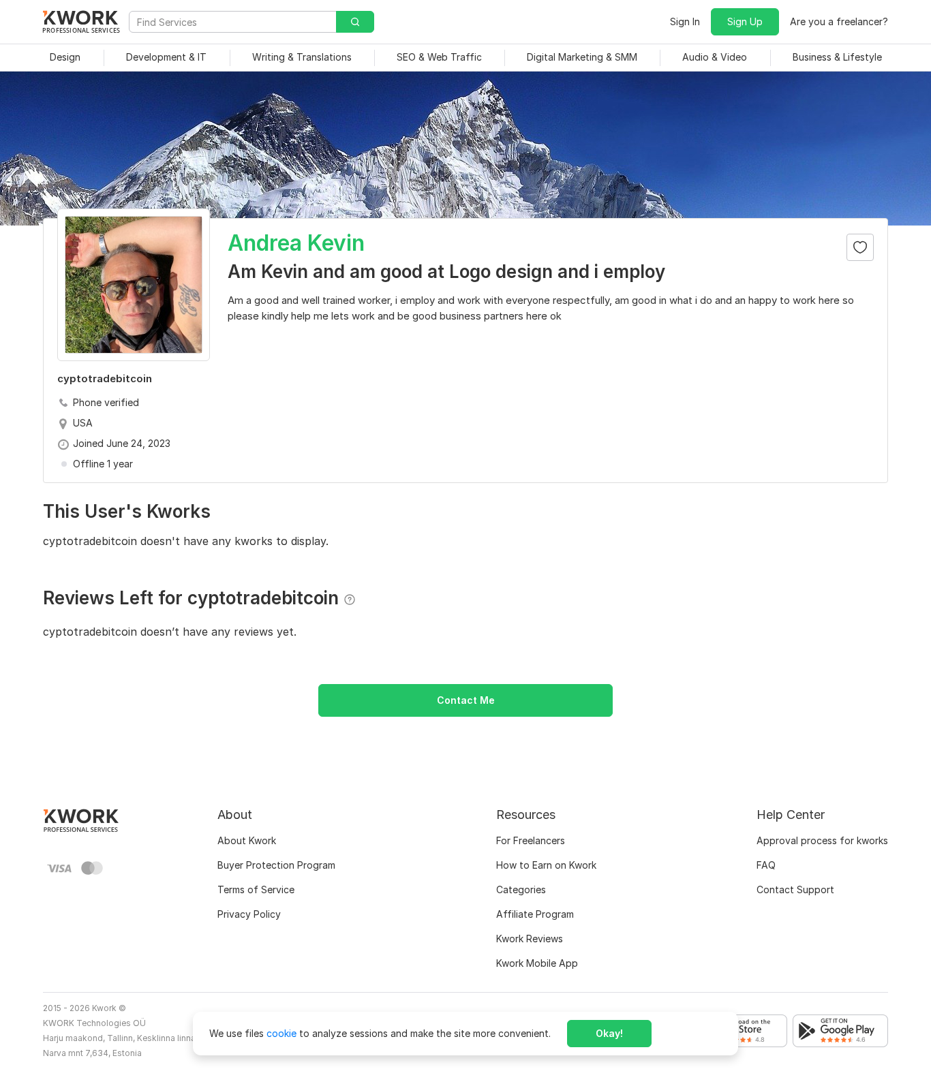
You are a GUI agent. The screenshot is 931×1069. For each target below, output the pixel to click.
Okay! (609, 1033)
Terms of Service (255, 889)
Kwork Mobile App (537, 963)
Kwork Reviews (529, 938)
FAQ (766, 865)
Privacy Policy (249, 914)
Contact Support (795, 889)
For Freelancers (530, 840)
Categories (521, 889)
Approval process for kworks (822, 840)
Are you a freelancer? (839, 21)
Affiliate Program (535, 914)
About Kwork (246, 840)
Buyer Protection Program (276, 865)
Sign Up (745, 21)
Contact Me (466, 700)
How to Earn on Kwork (546, 865)
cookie (281, 1033)
